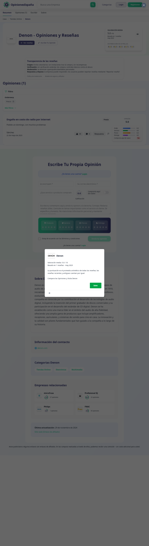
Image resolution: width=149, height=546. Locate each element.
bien (96, 285)
